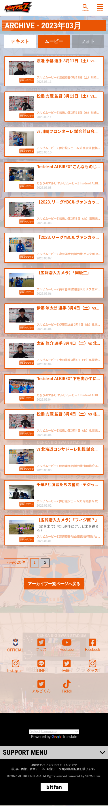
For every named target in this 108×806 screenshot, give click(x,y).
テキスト (20, 41)
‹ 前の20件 (16, 563)
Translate (69, 737)
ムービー (54, 41)
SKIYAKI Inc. (93, 776)
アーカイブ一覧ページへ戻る (54, 583)
